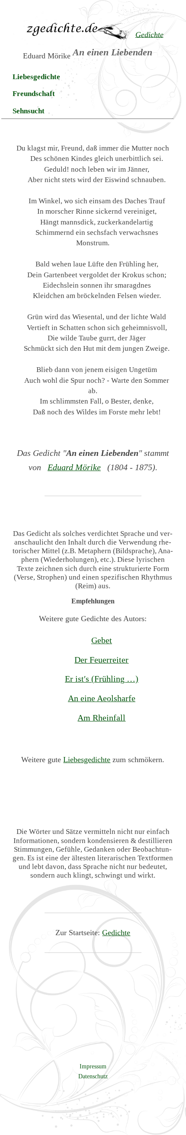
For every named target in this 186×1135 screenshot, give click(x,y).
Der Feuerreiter (101, 659)
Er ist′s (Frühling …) (101, 678)
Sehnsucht (29, 111)
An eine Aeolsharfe (101, 698)
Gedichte (116, 932)
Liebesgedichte (36, 77)
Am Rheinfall (101, 717)
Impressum (93, 1066)
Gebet (101, 640)
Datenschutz (93, 1076)
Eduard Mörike (74, 467)
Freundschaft (34, 94)
